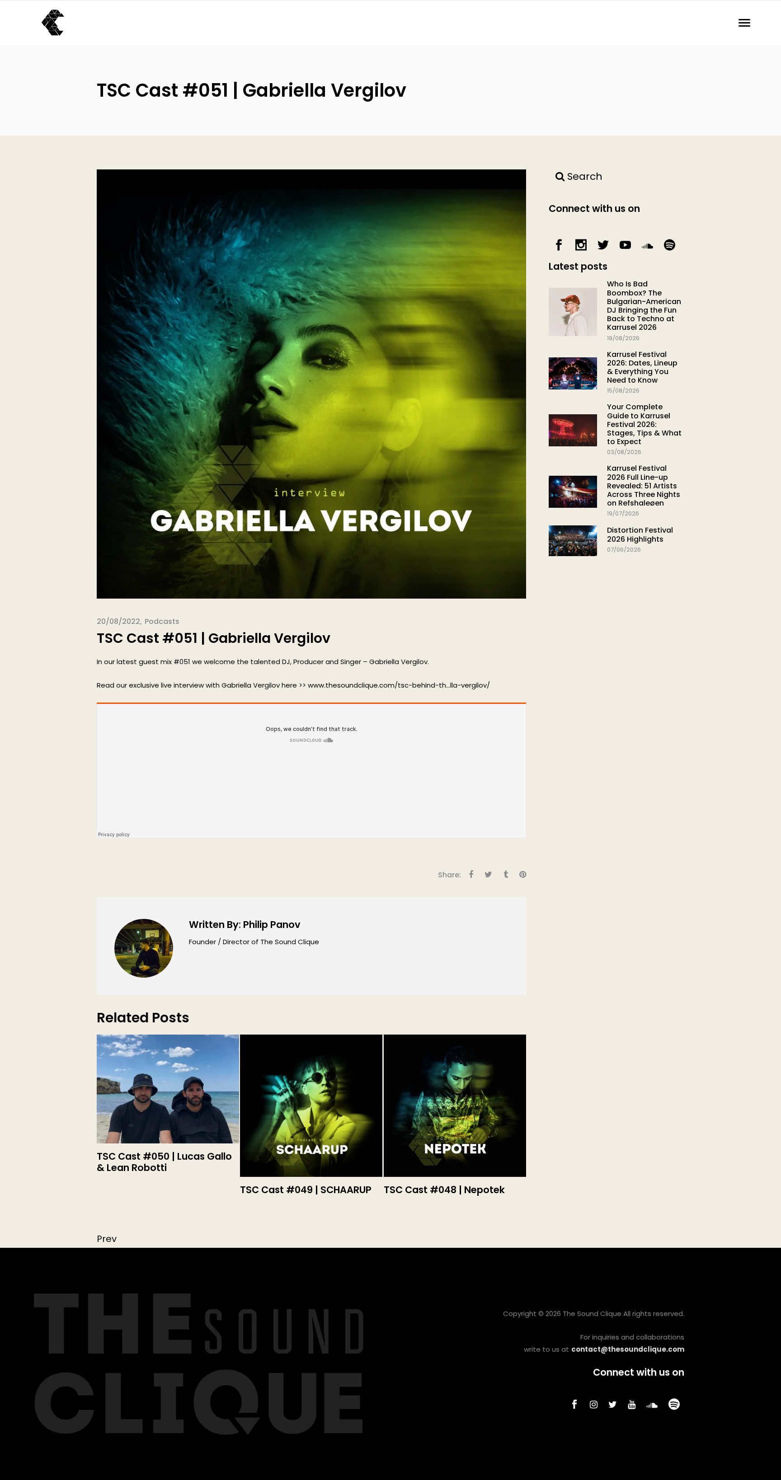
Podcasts (162, 621)
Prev (107, 1238)
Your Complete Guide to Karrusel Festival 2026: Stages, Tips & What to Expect (644, 424)
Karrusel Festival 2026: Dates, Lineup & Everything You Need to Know (642, 367)
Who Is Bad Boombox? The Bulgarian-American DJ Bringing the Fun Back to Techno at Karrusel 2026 (644, 306)
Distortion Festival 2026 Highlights (640, 534)
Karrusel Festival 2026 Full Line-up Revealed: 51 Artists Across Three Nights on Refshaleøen (643, 485)
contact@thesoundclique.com (627, 1349)
